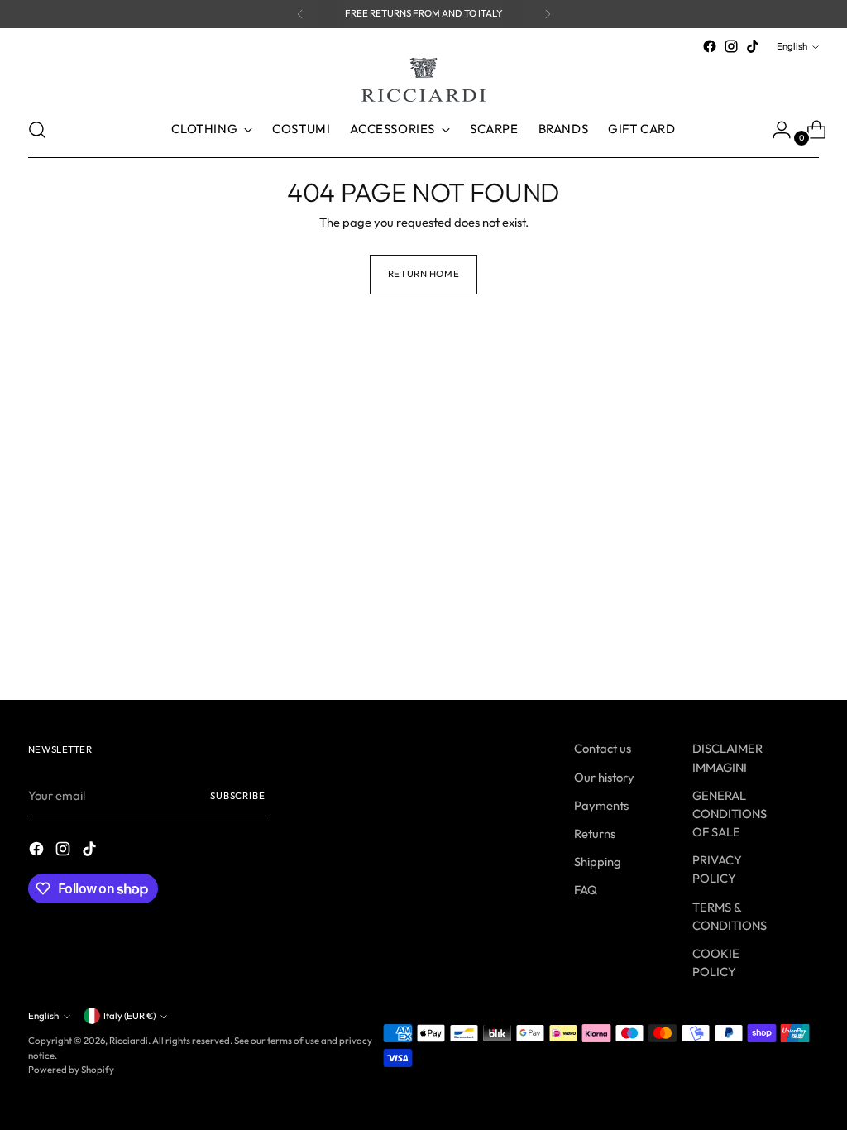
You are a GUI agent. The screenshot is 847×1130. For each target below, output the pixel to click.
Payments (601, 805)
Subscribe (238, 796)
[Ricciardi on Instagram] (731, 46)
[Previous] (300, 14)
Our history (604, 777)
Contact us (602, 748)
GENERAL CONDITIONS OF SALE (729, 814)
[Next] (547, 14)
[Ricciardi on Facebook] (709, 46)
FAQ (585, 890)
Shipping (597, 861)
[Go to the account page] (775, 129)
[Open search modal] (37, 129)
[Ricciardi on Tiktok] (752, 46)
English (792, 46)
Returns (594, 833)
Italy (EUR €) (129, 1016)
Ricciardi (128, 1040)
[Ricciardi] (423, 80)
